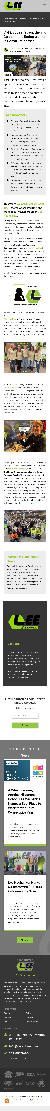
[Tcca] (30, 1073)
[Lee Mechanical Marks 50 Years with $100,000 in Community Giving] (25, 891)
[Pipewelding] (8, 1071)
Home (6, 18)
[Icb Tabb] (30, 1083)
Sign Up (25, 725)
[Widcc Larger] (8, 1089)
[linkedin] (34, 975)
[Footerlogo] (25, 963)
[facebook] (16, 975)
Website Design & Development (20, 1100)
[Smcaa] (8, 1082)
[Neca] (19, 1082)
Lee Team (16, 48)
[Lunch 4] (25, 526)
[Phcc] (41, 1074)
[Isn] (41, 1080)
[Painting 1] (25, 436)
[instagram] (21, 975)
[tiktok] (25, 975)
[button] (5, 357)
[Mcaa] (19, 1073)
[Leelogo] (13, 3)
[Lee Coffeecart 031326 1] (25, 357)
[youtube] (29, 975)
